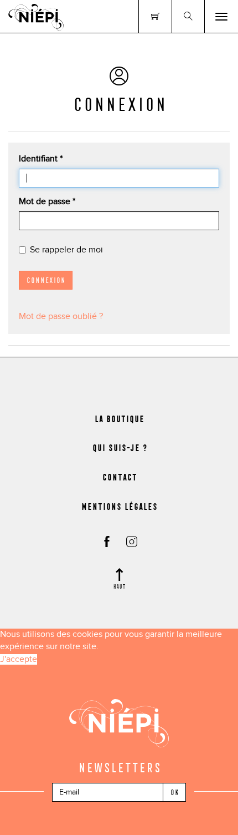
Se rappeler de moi (66, 250)
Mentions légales (119, 506)
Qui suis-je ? (119, 447)
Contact (119, 477)
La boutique (119, 418)
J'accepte (18, 659)
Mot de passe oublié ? (61, 316)
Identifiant (41, 159)
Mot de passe (47, 201)
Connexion (45, 280)
